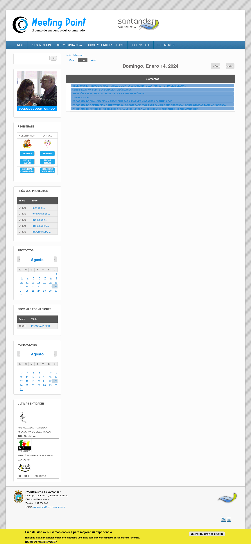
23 (56, 286)
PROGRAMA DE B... (41, 326)
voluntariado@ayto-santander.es (48, 507)
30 (56, 290)
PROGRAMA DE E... (42, 231)
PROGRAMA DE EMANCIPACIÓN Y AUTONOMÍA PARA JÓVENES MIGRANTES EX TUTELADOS (122, 101)
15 (50, 282)
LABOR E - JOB (80, 97)
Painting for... (38, 207)
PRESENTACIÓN (41, 45)
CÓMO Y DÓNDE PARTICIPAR (106, 45)
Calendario (77, 54)
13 (38, 282)
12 (33, 282)
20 (38, 286)
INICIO (20, 45)
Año (93, 60)
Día (83, 60)
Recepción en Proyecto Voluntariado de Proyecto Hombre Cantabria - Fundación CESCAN (129, 85)
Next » (229, 66)
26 (33, 290)
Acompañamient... (41, 213)
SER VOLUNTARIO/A (69, 45)
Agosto (37, 259)
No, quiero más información (41, 542)
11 (27, 282)
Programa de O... (40, 225)
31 (21, 294)
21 (44, 286)
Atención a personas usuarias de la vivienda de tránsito (108, 93)
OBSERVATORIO (140, 45)
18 (27, 286)
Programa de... (39, 219)
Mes (71, 60)
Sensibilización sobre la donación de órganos (102, 89)
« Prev (216, 66)
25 (27, 290)
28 (44, 290)
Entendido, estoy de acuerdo (207, 533)
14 (44, 282)
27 (38, 290)
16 (56, 282)
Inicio (68, 54)
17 (21, 286)
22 (50, 286)
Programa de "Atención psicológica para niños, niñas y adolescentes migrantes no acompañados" (135, 109)
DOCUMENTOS (166, 45)
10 (21, 282)
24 (21, 290)
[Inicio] (50, 33)
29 (50, 290)
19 (33, 286)
